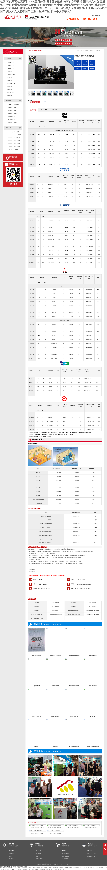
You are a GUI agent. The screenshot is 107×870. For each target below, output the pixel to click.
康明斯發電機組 (65, 853)
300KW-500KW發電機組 (14, 144)
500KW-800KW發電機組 (14, 141)
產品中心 (13, 52)
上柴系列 (10, 77)
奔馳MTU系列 (11, 74)
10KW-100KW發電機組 (13, 149)
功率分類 (8, 127)
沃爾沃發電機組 (65, 856)
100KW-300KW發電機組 (14, 147)
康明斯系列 (11, 62)
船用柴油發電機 (12, 110)
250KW (78, 68)
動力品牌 (8, 58)
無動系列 (10, 80)
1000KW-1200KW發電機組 (14, 135)
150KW (85, 61)
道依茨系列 (11, 92)
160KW (92, 61)
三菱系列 (10, 95)
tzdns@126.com (13, 164)
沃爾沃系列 (11, 65)
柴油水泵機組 (11, 119)
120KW (78, 61)
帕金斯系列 (11, 68)
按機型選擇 (38, 856)
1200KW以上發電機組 (13, 132)
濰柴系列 (10, 86)
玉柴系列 (10, 71)
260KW (92, 68)
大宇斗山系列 (11, 83)
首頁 (84, 50)
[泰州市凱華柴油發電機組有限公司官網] (28, 19)
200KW (85, 64)
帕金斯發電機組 (65, 858)
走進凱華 (11, 853)
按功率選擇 (38, 853)
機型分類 (8, 100)
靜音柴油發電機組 (12, 107)
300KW (85, 68)
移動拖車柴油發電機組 (13, 104)
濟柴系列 (10, 89)
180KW (78, 64)
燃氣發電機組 (11, 116)
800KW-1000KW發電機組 (14, 138)
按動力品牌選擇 (39, 858)
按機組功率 (55, 24)
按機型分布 (42, 24)
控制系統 (67, 24)
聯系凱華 (11, 858)
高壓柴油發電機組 (12, 113)
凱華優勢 (11, 856)
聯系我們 (79, 24)
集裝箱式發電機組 (12, 122)
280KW (92, 64)
